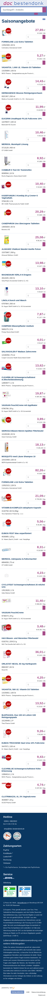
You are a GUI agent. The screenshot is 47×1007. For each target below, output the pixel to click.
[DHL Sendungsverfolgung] (17, 878)
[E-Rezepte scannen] (36, 14)
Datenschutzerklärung (38, 992)
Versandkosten (22, 903)
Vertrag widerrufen (17, 992)
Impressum (41, 995)
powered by (5, 988)
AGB (27, 992)
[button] (3, 14)
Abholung (7, 883)
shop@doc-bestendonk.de (14, 829)
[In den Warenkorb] (44, 37)
